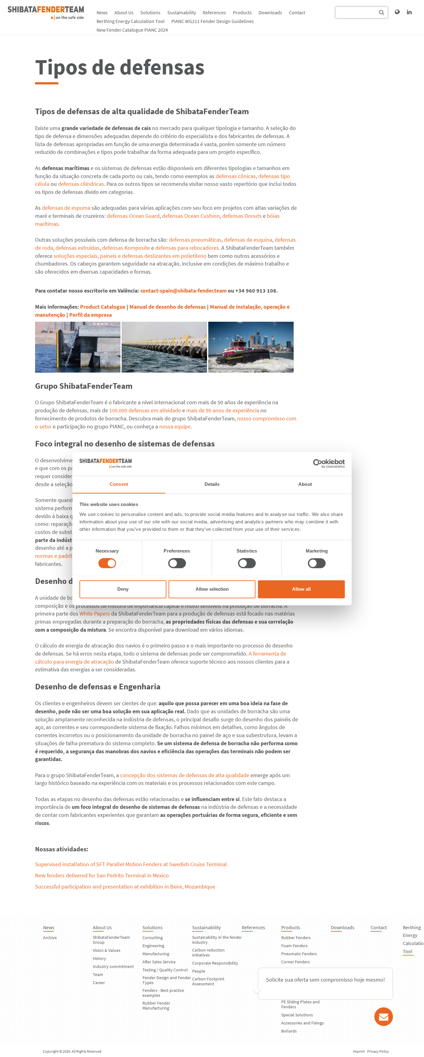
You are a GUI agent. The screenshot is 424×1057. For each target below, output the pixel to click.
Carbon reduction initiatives (208, 952)
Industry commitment (113, 966)
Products (242, 12)
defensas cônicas (236, 176)
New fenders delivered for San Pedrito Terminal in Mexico (102, 875)
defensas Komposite (126, 247)
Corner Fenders (295, 961)
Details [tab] (212, 484)
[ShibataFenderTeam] (46, 18)
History (99, 958)
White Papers (94, 613)
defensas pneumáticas (195, 239)
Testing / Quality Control (165, 969)
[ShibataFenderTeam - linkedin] (409, 12)
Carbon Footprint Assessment (208, 981)
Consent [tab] (119, 484)
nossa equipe (175, 426)
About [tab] (305, 484)
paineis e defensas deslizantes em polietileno (153, 255)
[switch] (177, 563)
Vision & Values (106, 950)
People (198, 971)
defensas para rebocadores (187, 247)
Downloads (270, 12)
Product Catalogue (102, 306)
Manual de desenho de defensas (167, 306)
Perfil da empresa (90, 314)
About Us (124, 12)
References (214, 12)
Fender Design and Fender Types (166, 980)
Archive (50, 937)
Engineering (153, 945)
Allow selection (212, 589)
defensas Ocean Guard (133, 215)
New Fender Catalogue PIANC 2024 (132, 30)
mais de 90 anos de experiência (222, 410)
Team (98, 974)
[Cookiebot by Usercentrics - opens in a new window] (318, 463)
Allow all (301, 589)
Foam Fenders (294, 945)
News (102, 12)
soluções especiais (75, 255)
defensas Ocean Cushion (191, 215)
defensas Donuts (242, 215)
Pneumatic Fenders (299, 953)
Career (99, 982)
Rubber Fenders (296, 937)
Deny (123, 589)
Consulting (152, 937)
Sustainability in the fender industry (217, 940)
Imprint (359, 1051)
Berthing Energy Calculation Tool (131, 21)
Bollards (289, 1030)
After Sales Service (159, 961)
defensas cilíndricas (81, 183)
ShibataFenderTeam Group (111, 940)
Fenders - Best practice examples (163, 993)
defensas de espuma (66, 207)
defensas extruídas (78, 247)
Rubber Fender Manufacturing (156, 1005)
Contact (297, 12)
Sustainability (181, 12)
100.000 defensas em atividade (145, 410)
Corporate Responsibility (215, 963)
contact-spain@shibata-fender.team (183, 290)
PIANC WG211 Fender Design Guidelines (212, 21)
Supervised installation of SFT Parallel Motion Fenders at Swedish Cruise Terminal (131, 864)
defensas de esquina (248, 239)
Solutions (150, 12)
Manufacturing (155, 953)
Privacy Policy (378, 1051)
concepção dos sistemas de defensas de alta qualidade (184, 775)
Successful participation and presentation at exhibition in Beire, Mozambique (125, 886)
